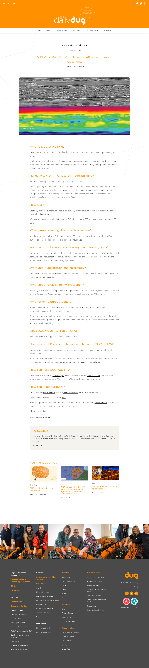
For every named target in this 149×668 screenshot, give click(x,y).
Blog (63, 609)
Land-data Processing (19, 614)
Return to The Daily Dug (75, 45)
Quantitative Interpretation (20, 645)
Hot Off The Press (68, 621)
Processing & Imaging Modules (47, 600)
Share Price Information (95, 577)
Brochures (65, 645)
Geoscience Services (19, 606)
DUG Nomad (16, 590)
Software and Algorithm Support (46, 578)
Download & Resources (44, 609)
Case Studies (66, 641)
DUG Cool (15, 586)
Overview (39, 588)
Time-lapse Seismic (18, 623)
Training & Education (43, 613)
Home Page (33, 485)
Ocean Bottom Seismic (19, 627)
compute (45, 214)
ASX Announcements (94, 581)
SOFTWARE (62, 30)
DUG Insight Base (42, 592)
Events (64, 593)
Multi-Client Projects (43, 632)
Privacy (135, 587)
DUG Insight (58, 375)
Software (81, 67)
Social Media (66, 617)
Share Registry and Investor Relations (97, 601)
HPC (39, 30)
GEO (49, 30)
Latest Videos (66, 649)
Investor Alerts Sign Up (95, 610)
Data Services (16, 602)
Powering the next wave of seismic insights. (104, 487)
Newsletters (91, 606)
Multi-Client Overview (44, 628)
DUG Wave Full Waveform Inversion (46, 152)
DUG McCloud (93, 375)
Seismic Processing (18, 610)
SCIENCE (107, 30)
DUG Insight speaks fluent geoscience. (42, 489)
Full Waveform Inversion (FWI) (21, 631)
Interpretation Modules (44, 596)
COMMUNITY (92, 30)
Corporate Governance (95, 596)
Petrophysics (15, 641)
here (64, 397)
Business (68, 67)
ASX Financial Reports (95, 585)
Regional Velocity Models (19, 649)
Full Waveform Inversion (70, 632)
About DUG (66, 577)
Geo (74, 67)
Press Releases (67, 613)
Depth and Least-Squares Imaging (20, 636)
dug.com (11, 3)
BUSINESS (77, 30)
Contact (64, 598)
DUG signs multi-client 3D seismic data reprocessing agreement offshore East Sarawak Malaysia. (73, 490)
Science (104, 493)
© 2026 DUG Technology (129, 583)
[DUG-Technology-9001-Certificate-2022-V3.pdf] (126, 601)
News (79, 50)
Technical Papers (68, 636)
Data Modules (41, 604)
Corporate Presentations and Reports (97, 590)
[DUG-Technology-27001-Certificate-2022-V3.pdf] (134, 601)
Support (39, 617)
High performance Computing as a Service (20, 580)
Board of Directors (68, 581)
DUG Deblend (16, 618)
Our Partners (66, 585)
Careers (65, 589)
